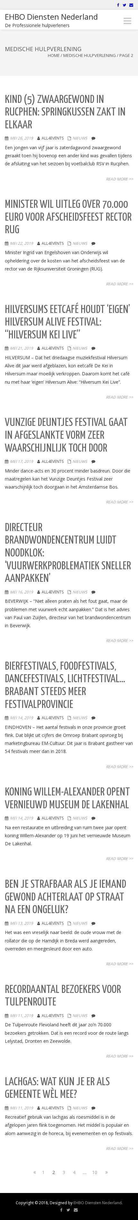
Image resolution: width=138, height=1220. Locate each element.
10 (94, 1172)
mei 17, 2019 (21, 461)
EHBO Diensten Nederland (97, 1203)
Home (54, 55)
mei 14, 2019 (21, 717)
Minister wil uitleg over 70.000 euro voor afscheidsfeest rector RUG (68, 217)
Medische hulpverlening (89, 55)
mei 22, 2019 (21, 243)
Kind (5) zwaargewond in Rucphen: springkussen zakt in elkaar (65, 113)
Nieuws (80, 138)
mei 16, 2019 (21, 592)
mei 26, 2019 (21, 138)
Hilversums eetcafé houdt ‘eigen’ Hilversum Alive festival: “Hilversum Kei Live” (67, 323)
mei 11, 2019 (21, 1015)
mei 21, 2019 (21, 348)
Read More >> (119, 179)
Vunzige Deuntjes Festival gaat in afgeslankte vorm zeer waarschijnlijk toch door (66, 435)
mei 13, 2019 (21, 923)
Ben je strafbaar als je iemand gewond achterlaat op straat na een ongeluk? (65, 897)
